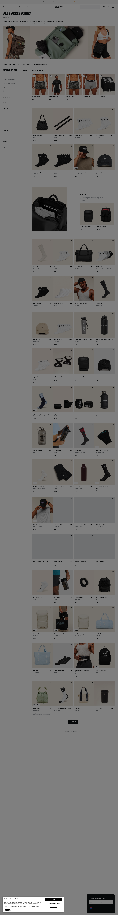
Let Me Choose (53, 907)
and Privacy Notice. (8, 910)
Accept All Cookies (53, 899)
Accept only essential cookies (53, 903)
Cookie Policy (7, 909)
